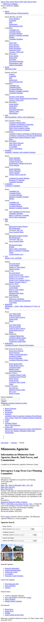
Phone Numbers (10, 599)
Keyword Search (14, 263)
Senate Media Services (16, 330)
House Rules (13, 58)
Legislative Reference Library (18, 126)
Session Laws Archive (16, 278)
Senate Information (15, 371)
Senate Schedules (14, 169)
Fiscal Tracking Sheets (16, 232)
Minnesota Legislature (10, 4)
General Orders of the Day (17, 174)
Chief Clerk (13, 43)
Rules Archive (13, 291)
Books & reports (14, 393)
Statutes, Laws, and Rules (13, 258)
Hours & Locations (25, 429)
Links (7, 421)
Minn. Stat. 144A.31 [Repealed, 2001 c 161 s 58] (17, 485)
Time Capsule (9, 418)
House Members (14, 19)
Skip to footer (32, 2)
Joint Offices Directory (16, 143)
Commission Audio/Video (17, 341)
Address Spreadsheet (16, 65)
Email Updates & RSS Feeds (14, 615)
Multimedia (8, 304)
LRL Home (4, 443)
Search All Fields (8, 541)
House (7, 11)
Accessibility (13, 147)
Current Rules (13, 288)
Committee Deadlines (16, 39)
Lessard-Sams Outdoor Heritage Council (22, 137)
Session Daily (13, 319)
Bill (18, 230)
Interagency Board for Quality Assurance (14, 502)
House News (9, 609)
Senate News (9, 611)
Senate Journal (13, 104)
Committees (9, 184)
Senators (12, 74)
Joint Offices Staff (15, 145)
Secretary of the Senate (16, 96)
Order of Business (15, 160)
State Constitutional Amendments (19, 301)
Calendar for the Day (16, 161)
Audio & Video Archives (17, 317)
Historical (8, 414)
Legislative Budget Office (17, 122)
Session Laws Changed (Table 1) (19, 280)
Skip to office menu (21, 2)
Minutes (11, 37)
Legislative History (11, 423)
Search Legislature (7, 6)
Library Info (9, 427)
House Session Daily (16, 364)
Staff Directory (37, 429)
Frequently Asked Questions (14, 576)
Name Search (7, 529)
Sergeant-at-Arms (14, 50)
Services (7, 431)
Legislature (8, 416)
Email (29, 597)
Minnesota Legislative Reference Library (14, 403)
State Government (18, 416)
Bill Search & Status (15, 245)
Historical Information (12, 568)
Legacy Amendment (15, 148)
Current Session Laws (16, 254)
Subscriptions (13, 113)
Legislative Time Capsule (17, 382)
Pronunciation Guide (15, 63)
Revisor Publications (15, 358)
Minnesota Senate (10, 69)
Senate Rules (13, 106)
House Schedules (14, 158)
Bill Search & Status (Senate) (18, 236)
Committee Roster (15, 32)
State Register (13, 295)
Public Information (15, 48)
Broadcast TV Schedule (16, 180)
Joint (6, 115)
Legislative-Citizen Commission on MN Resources (25, 134)
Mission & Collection (12, 429)
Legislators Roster (15, 367)
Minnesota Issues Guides (17, 390)
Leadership (12, 20)
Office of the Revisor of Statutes (19, 130)
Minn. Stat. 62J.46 (7, 489)
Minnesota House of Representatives (17, 13)
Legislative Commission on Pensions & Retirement (25, 135)
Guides (7, 420)
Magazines (8, 410)
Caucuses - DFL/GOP (16, 52)
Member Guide (14, 369)
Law (6, 256)
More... (11, 139)
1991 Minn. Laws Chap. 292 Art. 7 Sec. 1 (20, 504)
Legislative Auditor (15, 356)
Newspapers (9, 412)
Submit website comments (13, 601)
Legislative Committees (12, 186)
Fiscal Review (13, 388)
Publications (9, 343)
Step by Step (9, 425)
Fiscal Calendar (14, 165)
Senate (7, 67)
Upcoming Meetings (15, 33)
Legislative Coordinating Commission (21, 124)
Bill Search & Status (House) (18, 226)
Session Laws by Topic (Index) (19, 276)
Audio (19, 314)
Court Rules (13, 302)
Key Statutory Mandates (18, 431)
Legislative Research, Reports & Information (19, 345)
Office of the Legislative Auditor (19, 128)
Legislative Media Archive (17, 338)
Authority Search (8, 535)
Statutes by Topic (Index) (17, 267)
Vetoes (11, 252)
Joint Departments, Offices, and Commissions (19, 117)
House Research (14, 46)
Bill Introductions (14, 228)
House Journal (13, 56)
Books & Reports (10, 408)
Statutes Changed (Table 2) (18, 282)
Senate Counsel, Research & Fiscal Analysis (23, 98)
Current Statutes (14, 265)
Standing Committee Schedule (19, 35)
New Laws (12, 391)
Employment (13, 24)
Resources (17, 425)
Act (21, 230)
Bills (6, 219)
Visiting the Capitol (11, 572)
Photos (11, 321)
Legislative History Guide (17, 375)
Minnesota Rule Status (16, 293)
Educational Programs (16, 61)
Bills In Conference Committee (19, 215)
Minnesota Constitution (16, 299)
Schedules (8, 150)
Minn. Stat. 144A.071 (8, 487)
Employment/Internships (13, 570)
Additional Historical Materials (32, 418)
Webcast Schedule (15, 315)
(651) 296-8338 (10, 597)
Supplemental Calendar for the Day (20, 163)
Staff (10, 22)
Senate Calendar (14, 173)
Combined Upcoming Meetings (19, 178)
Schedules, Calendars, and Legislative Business (20, 152)
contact (7, 516)
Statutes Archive (14, 269)
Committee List (14, 30)
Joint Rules (12, 59)
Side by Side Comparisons (17, 217)
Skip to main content (7, 2)
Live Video (12, 314)
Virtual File (17, 418)
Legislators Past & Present (17, 377)
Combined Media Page (16, 336)
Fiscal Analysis (14, 45)
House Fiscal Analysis (16, 351)
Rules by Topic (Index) (16, 289)
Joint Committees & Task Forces (19, 212)
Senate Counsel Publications (18, 354)
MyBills (11, 247)
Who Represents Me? (16, 26)
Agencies (14, 443)
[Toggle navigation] (1, 8)
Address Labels (14, 111)
